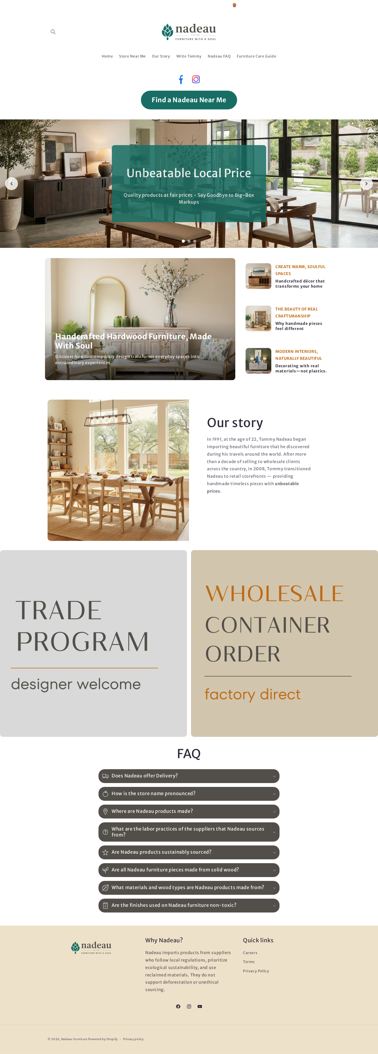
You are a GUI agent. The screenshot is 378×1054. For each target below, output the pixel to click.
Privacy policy (133, 1039)
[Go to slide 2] (189, 241)
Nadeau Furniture (74, 1039)
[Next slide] (366, 183)
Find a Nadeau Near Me (189, 100)
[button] (53, 31)
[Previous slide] (11, 183)
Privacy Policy (256, 971)
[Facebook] (180, 80)
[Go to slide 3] (194, 241)
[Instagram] (196, 80)
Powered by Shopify (103, 1039)
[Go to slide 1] (183, 241)
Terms (249, 961)
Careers (250, 953)
